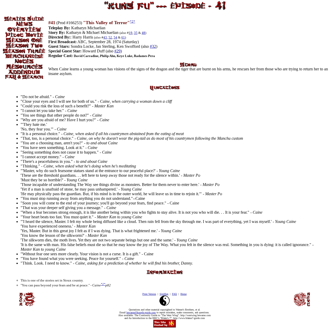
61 (123, 37)
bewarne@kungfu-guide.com (141, 312)
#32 (153, 46)
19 (130, 33)
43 (105, 37)
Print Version (149, 294)
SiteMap (164, 294)
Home (183, 294)
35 (136, 33)
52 (110, 37)
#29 (117, 51)
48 (143, 33)
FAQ (174, 294)
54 (115, 37)
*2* (132, 21)
